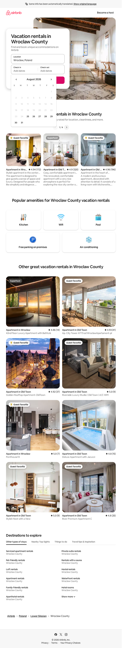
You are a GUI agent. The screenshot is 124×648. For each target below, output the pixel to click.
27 (39, 116)
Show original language (84, 4)
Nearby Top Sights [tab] (40, 541)
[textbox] (24, 71)
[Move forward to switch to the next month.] (51, 79)
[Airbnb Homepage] (13, 12)
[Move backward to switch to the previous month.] (16, 79)
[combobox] (37, 60)
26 (34, 116)
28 (45, 116)
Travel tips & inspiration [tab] (83, 541)
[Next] (66, 127)
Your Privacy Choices (70, 642)
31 (22, 122)
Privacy (44, 642)
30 (16, 122)
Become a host (105, 12)
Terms (54, 642)
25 (28, 116)
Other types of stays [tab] (16, 541)
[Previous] (55, 127)
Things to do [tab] (61, 541)
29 (51, 116)
